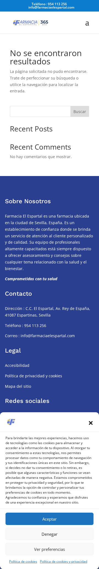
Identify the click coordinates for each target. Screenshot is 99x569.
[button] (91, 423)
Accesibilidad (17, 365)
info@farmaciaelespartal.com (47, 335)
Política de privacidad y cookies (33, 375)
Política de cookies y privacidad (63, 561)
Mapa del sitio (18, 386)
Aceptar (49, 519)
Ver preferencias (49, 549)
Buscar (79, 111)
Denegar (49, 534)
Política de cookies (23, 561)
